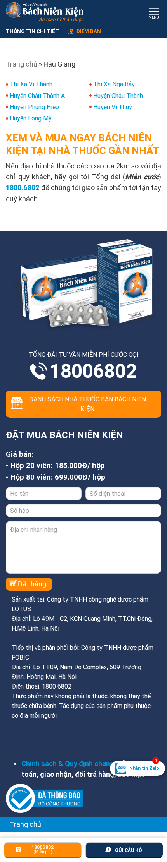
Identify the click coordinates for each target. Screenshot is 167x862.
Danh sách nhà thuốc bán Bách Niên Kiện (87, 404)
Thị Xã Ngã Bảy (114, 84)
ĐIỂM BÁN (88, 31)
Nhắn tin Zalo (144, 766)
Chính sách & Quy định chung (67, 763)
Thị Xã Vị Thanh (31, 84)
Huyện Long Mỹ (31, 118)
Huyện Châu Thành (118, 95)
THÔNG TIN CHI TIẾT (32, 31)
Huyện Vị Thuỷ (112, 107)
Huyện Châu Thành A (37, 95)
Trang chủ (21, 64)
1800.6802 (23, 187)
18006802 (93, 371)
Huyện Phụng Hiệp (34, 107)
